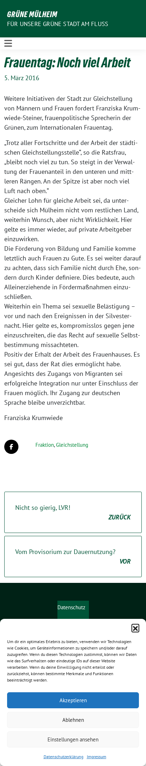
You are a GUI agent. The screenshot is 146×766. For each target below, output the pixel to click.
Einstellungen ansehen (73, 739)
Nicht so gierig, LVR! (73, 512)
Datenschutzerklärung (63, 756)
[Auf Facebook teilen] (11, 447)
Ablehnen (73, 719)
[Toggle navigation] (8, 43)
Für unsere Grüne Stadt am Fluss (57, 24)
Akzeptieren (73, 700)
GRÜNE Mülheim (32, 14)
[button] (135, 627)
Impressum (96, 756)
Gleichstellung (72, 444)
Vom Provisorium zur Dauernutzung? (73, 556)
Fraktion (44, 444)
